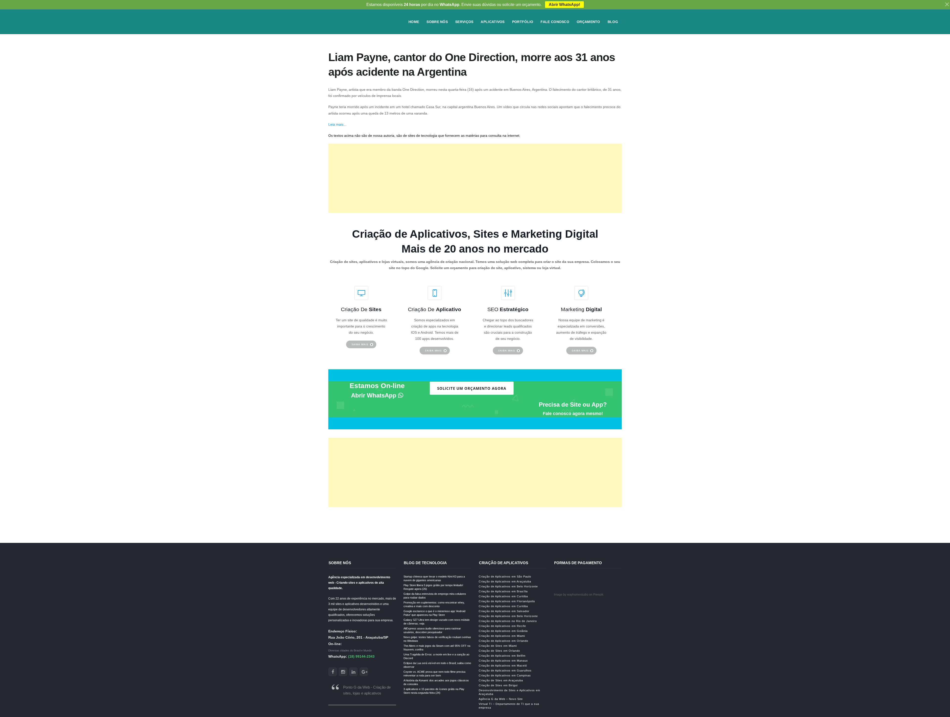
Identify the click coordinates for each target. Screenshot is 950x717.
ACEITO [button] (460, 368)
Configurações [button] (437, 368)
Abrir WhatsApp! (564, 4)
